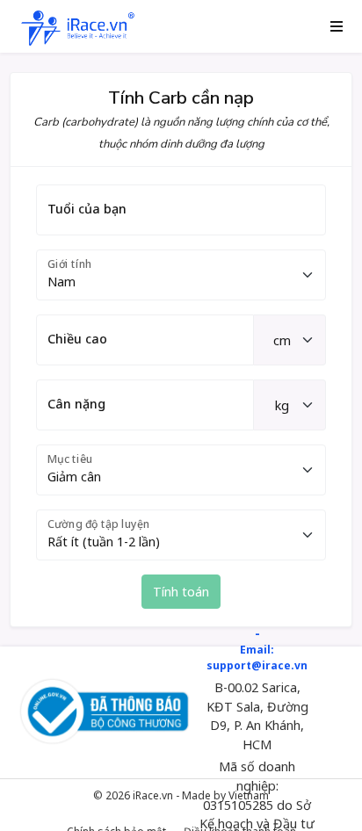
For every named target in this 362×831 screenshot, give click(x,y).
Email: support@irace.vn (257, 657)
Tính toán (181, 591)
